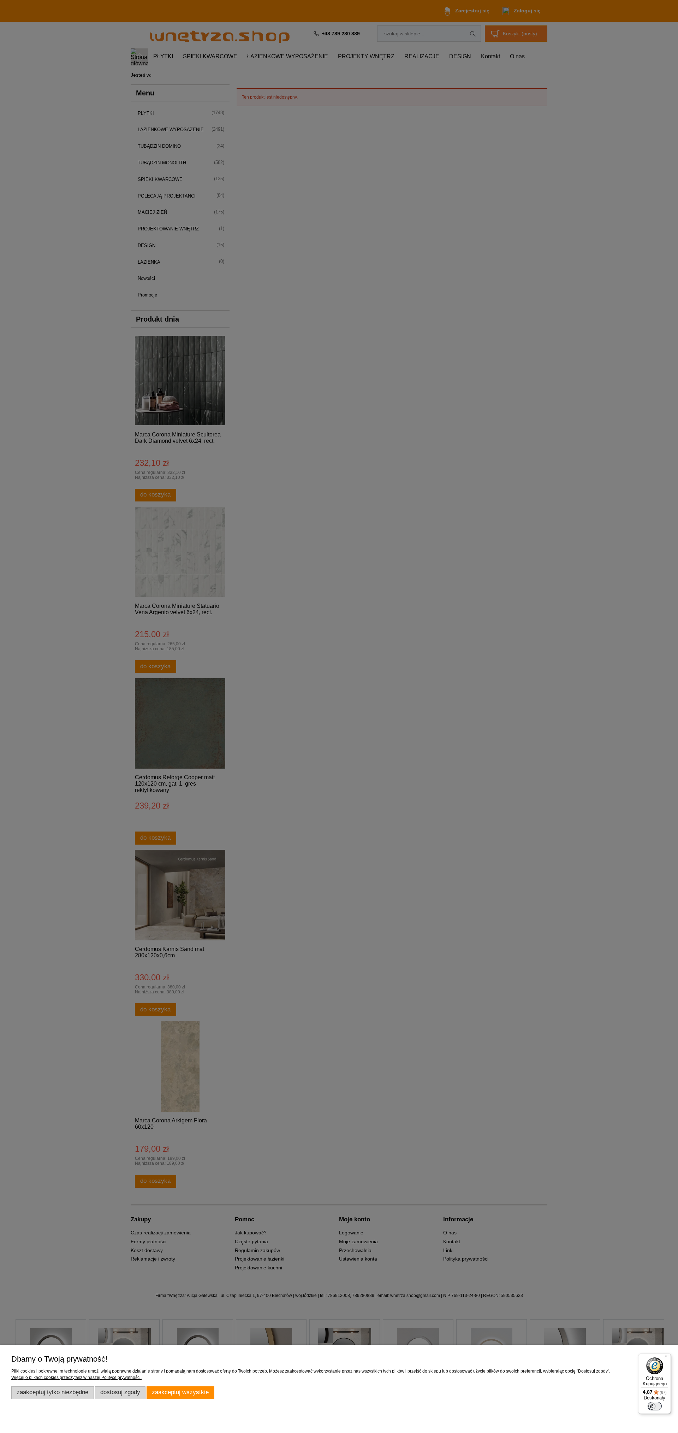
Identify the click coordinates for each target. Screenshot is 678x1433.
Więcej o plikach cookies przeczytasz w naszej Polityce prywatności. (76, 1377)
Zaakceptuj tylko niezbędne (52, 1392)
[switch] (655, 1406)
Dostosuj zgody (120, 1392)
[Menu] (666, 1357)
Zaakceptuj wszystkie (180, 1392)
